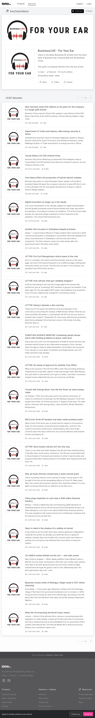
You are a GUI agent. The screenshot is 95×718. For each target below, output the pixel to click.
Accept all (88, 714)
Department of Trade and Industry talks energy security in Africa (52, 132)
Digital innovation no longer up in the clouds (45, 202)
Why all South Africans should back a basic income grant (52, 474)
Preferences (75, 714)
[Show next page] (90, 98)
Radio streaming (9, 698)
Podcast (79, 11)
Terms (4, 675)
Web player (43, 698)
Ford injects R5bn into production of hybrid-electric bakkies (53, 177)
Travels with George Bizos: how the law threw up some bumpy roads (54, 391)
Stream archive (45, 706)
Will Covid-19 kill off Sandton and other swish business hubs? (54, 419)
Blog (81, 702)
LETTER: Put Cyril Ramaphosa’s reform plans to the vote (51, 256)
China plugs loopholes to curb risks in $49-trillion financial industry (52, 499)
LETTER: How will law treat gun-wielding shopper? (49, 281)
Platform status (85, 698)
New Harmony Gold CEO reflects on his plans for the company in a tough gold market (54, 108)
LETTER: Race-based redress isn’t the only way (47, 447)
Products (21, 3)
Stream (89, 11)
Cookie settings (26, 675)
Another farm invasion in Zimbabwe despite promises (50, 229)
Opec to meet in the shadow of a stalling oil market (49, 528)
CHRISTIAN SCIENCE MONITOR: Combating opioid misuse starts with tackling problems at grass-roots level (52, 336)
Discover (32, 4)
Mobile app (43, 702)
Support (80, 3)
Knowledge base (86, 694)
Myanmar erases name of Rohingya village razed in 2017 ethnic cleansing (55, 584)
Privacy (13, 675)
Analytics (43, 694)
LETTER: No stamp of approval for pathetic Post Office (51, 365)
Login (89, 4)
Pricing (5, 706)
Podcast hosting (9, 694)
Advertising (7, 702)
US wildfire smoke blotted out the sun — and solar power (52, 555)
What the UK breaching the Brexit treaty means (47, 612)
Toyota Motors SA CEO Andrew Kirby (42, 156)
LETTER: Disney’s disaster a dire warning (44, 305)
